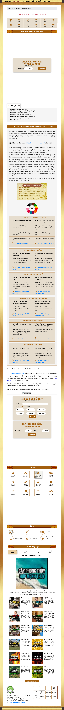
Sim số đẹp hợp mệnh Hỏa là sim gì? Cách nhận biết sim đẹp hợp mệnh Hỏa (25, 653)
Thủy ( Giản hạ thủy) (32, 191)
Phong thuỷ (30, 1)
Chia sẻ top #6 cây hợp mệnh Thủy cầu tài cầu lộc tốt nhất (32, 591)
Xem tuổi (16, 1)
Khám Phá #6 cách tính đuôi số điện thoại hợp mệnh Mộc (25, 667)
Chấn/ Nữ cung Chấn (32, 196)
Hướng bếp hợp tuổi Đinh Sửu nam (20, 314)
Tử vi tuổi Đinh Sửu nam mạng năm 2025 (20, 244)
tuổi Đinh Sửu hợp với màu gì (35, 143)
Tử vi (22, 1)
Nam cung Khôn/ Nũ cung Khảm (32, 193)
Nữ (29, 407)
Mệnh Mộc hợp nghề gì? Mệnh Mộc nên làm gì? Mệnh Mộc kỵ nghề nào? (25, 625)
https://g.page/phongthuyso (17, 702)
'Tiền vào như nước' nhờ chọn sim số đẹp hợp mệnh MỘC (49, 667)
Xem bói (38, 1)
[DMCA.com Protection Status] (10, 690)
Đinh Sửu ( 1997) (30, 187)
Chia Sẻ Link (27, 393)
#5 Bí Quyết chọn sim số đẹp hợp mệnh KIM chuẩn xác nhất (49, 639)
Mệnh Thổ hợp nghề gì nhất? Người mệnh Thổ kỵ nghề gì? (49, 611)
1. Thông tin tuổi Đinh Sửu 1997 (18, 109)
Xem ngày (47, 1)
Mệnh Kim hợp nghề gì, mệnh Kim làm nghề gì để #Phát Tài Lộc (25, 598)
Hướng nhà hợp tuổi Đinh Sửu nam (20, 292)
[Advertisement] (32, 46)
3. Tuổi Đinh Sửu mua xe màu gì (18, 112)
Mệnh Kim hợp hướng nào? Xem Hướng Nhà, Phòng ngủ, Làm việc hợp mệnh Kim (25, 639)
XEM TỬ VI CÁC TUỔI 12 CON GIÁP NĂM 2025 (32, 14)
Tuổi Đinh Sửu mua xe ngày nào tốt (21, 268)
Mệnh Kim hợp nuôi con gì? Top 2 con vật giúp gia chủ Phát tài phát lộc (49, 625)
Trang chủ (7, 1)
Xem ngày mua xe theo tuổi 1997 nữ (43, 268)
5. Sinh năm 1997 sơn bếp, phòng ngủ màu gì (22, 116)
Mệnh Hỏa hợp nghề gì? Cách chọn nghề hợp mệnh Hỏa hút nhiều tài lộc (25, 611)
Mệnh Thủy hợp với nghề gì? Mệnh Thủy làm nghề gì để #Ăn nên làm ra (49, 598)
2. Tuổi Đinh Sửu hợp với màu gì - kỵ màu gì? (22, 111)
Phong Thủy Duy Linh (18, 373)
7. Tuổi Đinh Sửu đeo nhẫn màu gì (19, 119)
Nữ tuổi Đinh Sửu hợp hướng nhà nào (42, 292)
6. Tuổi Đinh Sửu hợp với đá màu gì (19, 118)
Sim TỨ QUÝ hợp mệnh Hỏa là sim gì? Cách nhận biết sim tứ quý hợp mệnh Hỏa (49, 653)
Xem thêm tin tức (32, 681)
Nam (25, 189)
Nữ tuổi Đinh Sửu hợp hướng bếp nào (42, 314)
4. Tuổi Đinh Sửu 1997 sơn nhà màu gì (20, 114)
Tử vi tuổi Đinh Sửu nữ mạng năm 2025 (44, 244)
